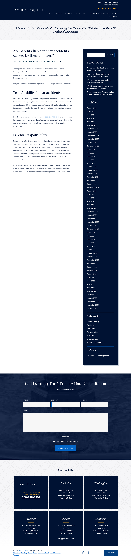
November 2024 (93, 180)
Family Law (91, 325)
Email (54, 400)
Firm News (91, 328)
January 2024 (92, 215)
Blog (78, 13)
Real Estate (91, 335)
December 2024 (93, 177)
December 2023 (93, 218)
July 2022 (90, 277)
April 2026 (90, 122)
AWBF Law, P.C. (30, 61)
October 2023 (92, 225)
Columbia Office (101, 533)
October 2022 (92, 267)
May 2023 (90, 243)
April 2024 (90, 205)
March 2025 (91, 167)
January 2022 (92, 298)
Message (27, 411)
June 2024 (91, 198)
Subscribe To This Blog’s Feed (98, 356)
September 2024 (93, 187)
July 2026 (90, 111)
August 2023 (91, 232)
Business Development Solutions (49, 553)
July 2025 (90, 153)
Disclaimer (65, 436)
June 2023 (91, 239)
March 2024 (91, 208)
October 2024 (92, 184)
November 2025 (93, 139)
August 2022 (91, 274)
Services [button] (69, 13)
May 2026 (90, 118)
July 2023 (90, 236)
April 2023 (90, 246)
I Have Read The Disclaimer (67, 441)
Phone (84, 400)
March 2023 (91, 250)
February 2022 (92, 295)
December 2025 (93, 135)
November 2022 (93, 263)
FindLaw (16, 555)
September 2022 (93, 270)
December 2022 (93, 260)
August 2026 (91, 108)
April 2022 (90, 288)
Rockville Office (66, 498)
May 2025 (90, 160)
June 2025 (91, 156)
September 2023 (93, 229)
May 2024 (90, 201)
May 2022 (90, 284)
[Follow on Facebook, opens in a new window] (83, 552)
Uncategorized (92, 339)
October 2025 (92, 142)
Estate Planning (93, 322)
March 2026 (91, 125)
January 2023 (92, 257)
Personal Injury (54, 61)
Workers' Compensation (96, 342)
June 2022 (91, 281)
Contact (113, 17)
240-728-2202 (108, 8)
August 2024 (91, 191)
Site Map (24, 553)
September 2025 (93, 146)
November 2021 (93, 305)
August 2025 (91, 149)
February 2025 (92, 170)
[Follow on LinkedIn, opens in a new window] (89, 552)
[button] (129, 552)
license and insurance (51, 117)
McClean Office (66, 533)
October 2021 (92, 308)
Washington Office (101, 498)
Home (51, 13)
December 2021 (93, 301)
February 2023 (92, 253)
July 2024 (90, 194)
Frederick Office (31, 533)
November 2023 (93, 222)
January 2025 (92, 174)
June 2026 (91, 115)
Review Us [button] (111, 553)
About (59, 13)
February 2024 (92, 212)
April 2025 (90, 163)
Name (25, 400)
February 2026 (92, 129)
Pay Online (112, 13)
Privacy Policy (32, 553)
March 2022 (91, 291)
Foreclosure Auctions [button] (94, 13)
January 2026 (92, 132)
